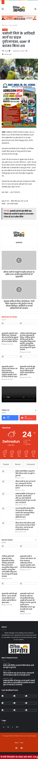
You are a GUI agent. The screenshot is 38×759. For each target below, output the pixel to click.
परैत (8, 727)
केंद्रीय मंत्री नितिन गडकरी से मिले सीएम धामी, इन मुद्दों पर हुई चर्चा (25, 473)
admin (7, 51)
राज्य (10, 25)
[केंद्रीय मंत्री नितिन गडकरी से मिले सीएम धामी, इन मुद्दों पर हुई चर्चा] (8, 474)
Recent (17, 464)
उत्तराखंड (14, 25)
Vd (3, 727)
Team (21, 742)
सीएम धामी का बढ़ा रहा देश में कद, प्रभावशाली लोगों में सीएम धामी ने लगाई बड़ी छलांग (25, 484)
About (16, 742)
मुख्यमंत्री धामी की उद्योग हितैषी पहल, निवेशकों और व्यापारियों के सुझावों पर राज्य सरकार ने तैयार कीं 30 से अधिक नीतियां (10, 337)
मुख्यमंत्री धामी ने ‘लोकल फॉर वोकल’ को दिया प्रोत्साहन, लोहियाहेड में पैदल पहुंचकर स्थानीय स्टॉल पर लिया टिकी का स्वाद (9, 372)
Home (5, 25)
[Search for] (35, 9)
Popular (6, 464)
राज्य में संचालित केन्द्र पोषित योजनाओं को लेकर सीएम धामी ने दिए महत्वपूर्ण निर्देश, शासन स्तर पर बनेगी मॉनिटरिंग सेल (25, 512)
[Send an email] (9, 51)
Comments (31, 464)
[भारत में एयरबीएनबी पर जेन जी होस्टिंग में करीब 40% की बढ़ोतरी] (30, 705)
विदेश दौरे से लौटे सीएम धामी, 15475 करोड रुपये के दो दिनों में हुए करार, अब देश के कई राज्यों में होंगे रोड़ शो (25, 526)
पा (12, 727)
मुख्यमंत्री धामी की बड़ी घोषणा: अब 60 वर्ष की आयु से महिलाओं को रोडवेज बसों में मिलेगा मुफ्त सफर (27, 371)
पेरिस (17, 727)
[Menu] (3, 9)
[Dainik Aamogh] (19, 9)
